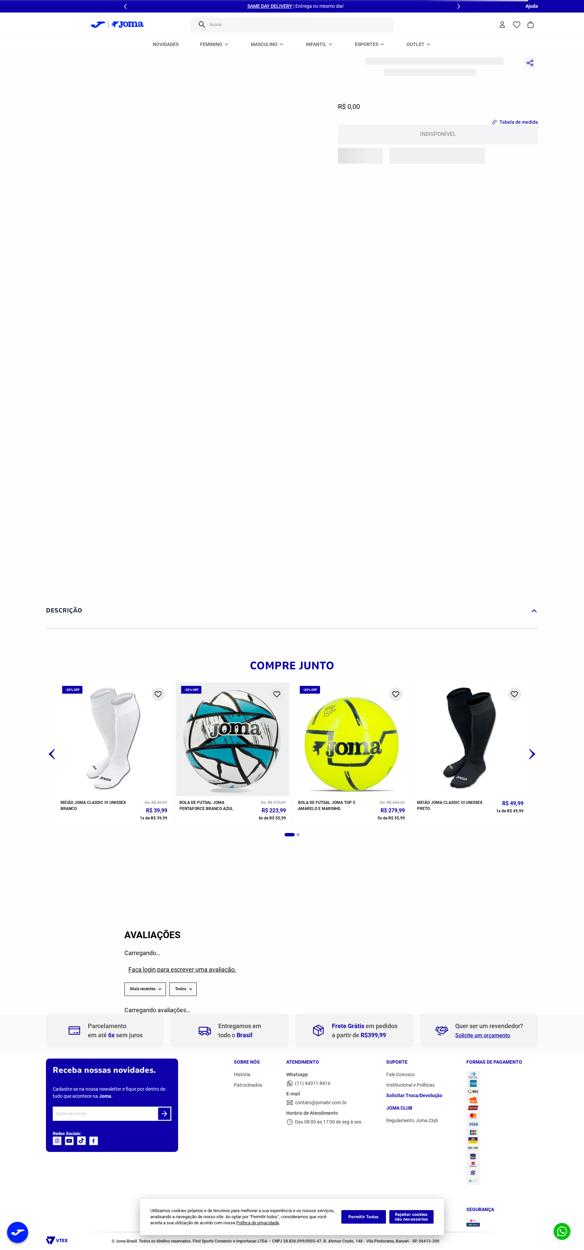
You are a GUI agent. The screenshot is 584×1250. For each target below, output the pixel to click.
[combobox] (292, 24)
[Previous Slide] (125, 6)
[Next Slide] (458, 6)
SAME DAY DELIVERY (269, 6)
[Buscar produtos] (201, 24)
